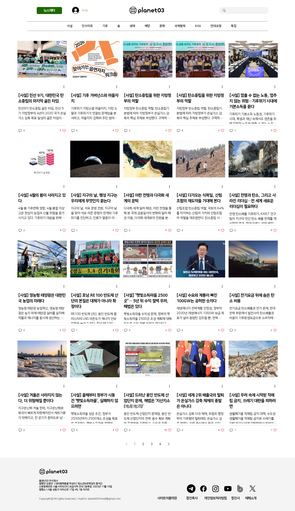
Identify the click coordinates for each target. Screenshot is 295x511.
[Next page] (168, 444)
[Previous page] (126, 444)
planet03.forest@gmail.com (104, 498)
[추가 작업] (65, 86)
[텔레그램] (191, 488)
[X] (252, 488)
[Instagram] (215, 488)
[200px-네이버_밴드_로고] (240, 488)
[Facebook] (203, 488)
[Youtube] (228, 488)
